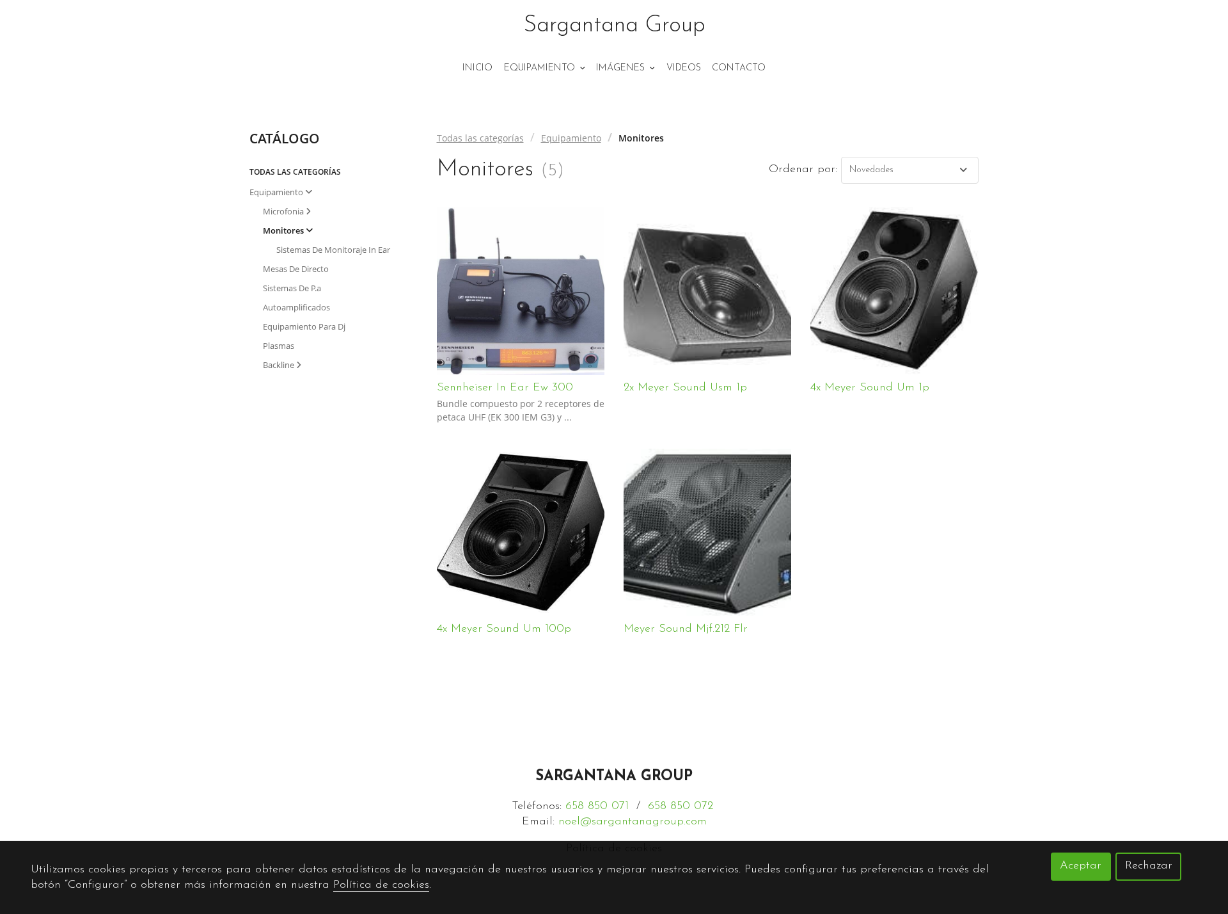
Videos (683, 68)
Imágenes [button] (621, 68)
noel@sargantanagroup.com (632, 822)
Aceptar (1080, 866)
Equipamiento (571, 138)
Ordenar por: (803, 169)
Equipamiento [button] (541, 68)
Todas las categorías (480, 138)
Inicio (477, 68)
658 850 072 (680, 806)
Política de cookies (381, 885)
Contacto (739, 68)
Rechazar (1148, 866)
